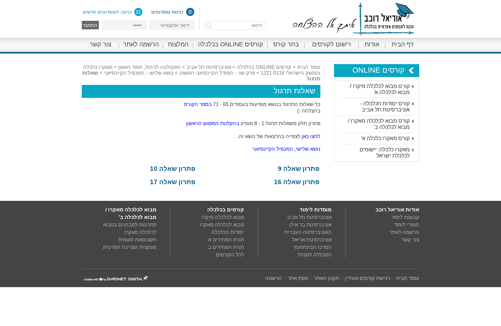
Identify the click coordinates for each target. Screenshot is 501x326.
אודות (372, 44)
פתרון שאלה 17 (172, 182)
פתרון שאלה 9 (298, 168)
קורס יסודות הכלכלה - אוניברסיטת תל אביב (385, 107)
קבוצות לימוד (405, 217)
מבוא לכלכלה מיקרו (222, 217)
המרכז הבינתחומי (312, 247)
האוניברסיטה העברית (308, 232)
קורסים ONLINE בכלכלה (230, 44)
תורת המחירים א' (225, 239)
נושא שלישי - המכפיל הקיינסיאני (138, 73)
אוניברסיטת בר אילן (310, 224)
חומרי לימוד (406, 224)
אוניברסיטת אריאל (312, 239)
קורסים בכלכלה (225, 209)
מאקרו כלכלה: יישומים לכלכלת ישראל (385, 153)
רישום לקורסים (331, 44)
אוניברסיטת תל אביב (208, 67)
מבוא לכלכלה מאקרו (222, 224)
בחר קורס (286, 44)
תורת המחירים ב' (225, 247)
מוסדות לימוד (316, 209)
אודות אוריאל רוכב (397, 209)
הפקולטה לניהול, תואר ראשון (149, 67)
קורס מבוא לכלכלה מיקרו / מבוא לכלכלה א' (380, 89)
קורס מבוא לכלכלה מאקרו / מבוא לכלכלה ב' (379, 124)
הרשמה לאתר (141, 44)
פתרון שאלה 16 (296, 182)
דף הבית (402, 44)
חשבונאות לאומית (137, 239)
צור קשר (100, 44)
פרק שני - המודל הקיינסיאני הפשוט (217, 73)
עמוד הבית (308, 67)
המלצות (178, 44)
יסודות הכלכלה (227, 232)
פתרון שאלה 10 (172, 168)
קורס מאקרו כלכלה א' (385, 138)
